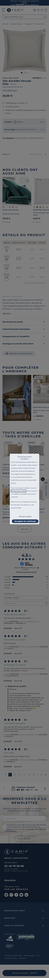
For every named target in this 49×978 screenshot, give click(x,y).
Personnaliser (25, 516)
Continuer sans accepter (24, 457)
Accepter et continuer (25, 521)
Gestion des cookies (18, 491)
